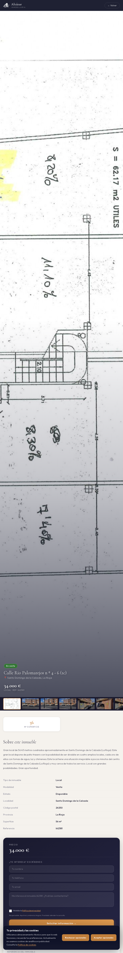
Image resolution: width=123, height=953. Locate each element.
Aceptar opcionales (103, 937)
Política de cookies (27, 944)
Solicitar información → (61, 923)
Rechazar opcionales (75, 937)
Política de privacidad (31, 910)
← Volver (112, 5)
